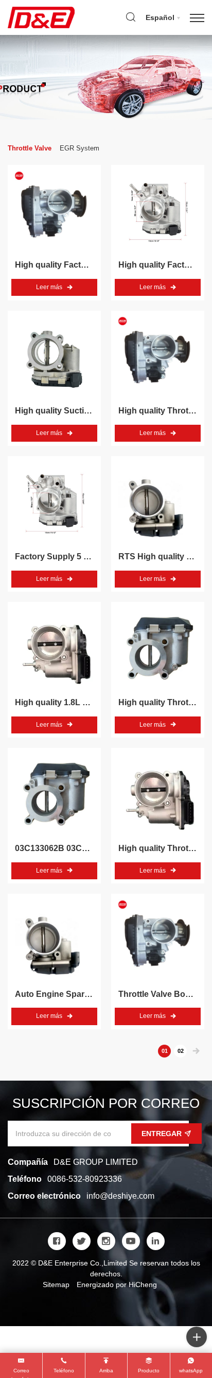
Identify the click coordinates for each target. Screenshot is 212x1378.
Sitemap (56, 1284)
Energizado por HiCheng (117, 1284)
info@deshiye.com (120, 1196)
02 (181, 1051)
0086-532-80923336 (84, 1179)
